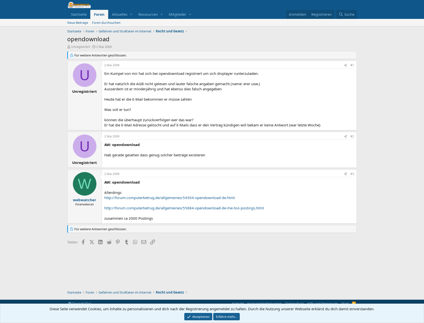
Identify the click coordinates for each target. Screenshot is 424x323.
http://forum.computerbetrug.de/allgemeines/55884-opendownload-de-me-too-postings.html (184, 207)
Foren (99, 14)
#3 (352, 174)
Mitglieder (177, 14)
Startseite (79, 14)
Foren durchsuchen (106, 22)
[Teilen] (345, 65)
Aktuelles (119, 14)
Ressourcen (148, 14)
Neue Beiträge (77, 22)
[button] (131, 14)
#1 (352, 65)
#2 (352, 136)
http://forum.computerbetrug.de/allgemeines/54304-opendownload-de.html (169, 197)
